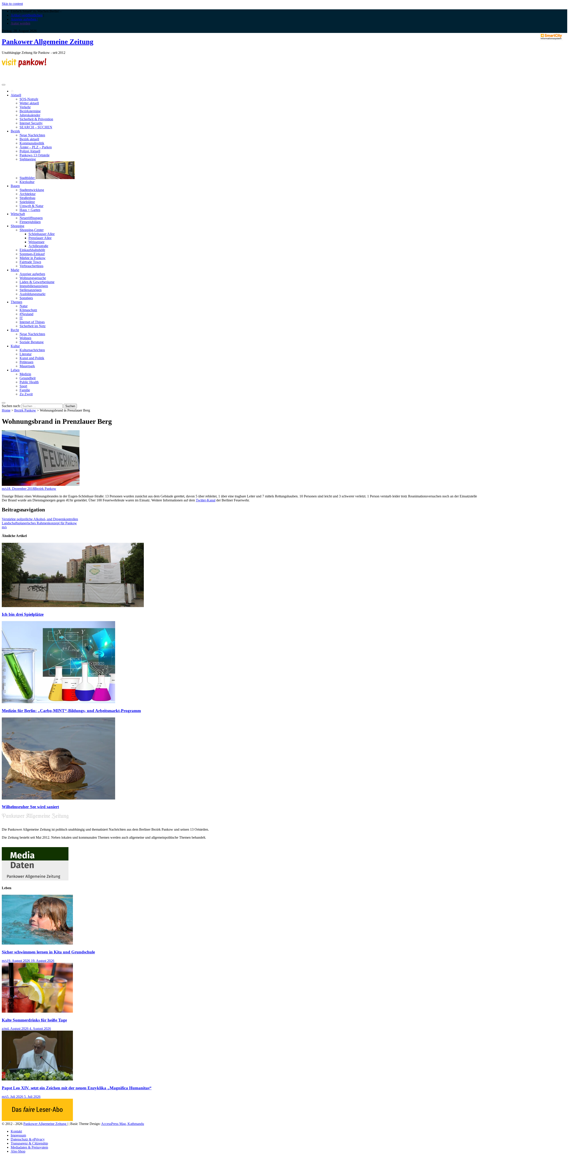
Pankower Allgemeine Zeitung (47, 42)
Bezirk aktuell (29, 139)
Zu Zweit (26, 394)
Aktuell (16, 95)
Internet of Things (32, 322)
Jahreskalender (30, 115)
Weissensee (36, 242)
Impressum (18, 1135)
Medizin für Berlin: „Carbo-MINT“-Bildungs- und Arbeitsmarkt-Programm (71, 710)
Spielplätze (27, 202)
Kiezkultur (27, 182)
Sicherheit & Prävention (36, 119)
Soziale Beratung (32, 342)
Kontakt (16, 1131)
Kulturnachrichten (32, 350)
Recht (15, 330)
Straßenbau (27, 198)
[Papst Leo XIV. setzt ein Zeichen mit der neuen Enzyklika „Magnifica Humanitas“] (37, 1079)
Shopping (17, 226)
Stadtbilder (28, 178)
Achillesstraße (38, 246)
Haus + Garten (30, 210)
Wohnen (25, 338)
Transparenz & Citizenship (29, 1143)
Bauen (15, 186)
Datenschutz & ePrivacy (28, 1139)
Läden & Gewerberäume (37, 282)
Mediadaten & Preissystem (29, 1147)
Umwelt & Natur (31, 206)
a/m (4, 1028)
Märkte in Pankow (33, 258)
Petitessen (26, 362)
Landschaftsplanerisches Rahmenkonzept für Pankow (39, 523)
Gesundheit (28, 378)
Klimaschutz (28, 310)
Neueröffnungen (31, 218)
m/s (4, 489)
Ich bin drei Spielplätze (23, 614)
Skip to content (12, 4)
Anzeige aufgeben (32, 274)
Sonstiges (26, 298)
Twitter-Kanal (205, 500)
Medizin (25, 374)
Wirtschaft (18, 214)
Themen (16, 302)
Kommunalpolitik (32, 143)
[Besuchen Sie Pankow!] (24, 66)
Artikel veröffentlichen (26, 15)
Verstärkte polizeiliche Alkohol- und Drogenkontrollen (40, 519)
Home (6, 410)
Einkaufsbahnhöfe (32, 250)
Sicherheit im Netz (33, 326)
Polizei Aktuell (30, 151)
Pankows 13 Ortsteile (35, 155)
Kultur (15, 346)
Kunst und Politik (32, 358)
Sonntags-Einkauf (32, 254)
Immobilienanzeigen (34, 286)
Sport (23, 386)
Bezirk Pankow (25, 410)
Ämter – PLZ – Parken (36, 147)
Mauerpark (27, 366)
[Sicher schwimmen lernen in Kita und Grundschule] (37, 943)
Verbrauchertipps (31, 266)
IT (21, 318)
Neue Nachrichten (32, 135)
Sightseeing (28, 159)
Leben (15, 370)
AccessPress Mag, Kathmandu (122, 1124)
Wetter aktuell (29, 103)
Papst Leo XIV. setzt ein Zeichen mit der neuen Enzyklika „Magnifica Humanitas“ (77, 1088)
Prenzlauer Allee (40, 238)
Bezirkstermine (30, 111)
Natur (24, 306)
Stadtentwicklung (32, 190)
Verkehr (25, 107)
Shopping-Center (32, 230)
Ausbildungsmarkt (32, 294)
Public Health (29, 382)
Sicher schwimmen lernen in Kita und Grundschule (48, 952)
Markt (15, 270)
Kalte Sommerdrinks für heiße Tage (34, 1020)
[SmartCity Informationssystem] (551, 37)
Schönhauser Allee (41, 234)
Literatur (26, 354)
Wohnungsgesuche (33, 278)
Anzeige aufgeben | (24, 19)
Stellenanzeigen (31, 290)
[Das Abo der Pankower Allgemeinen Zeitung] (37, 1120)
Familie (25, 390)
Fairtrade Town (30, 262)
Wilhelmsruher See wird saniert (30, 806)
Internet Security (31, 123)
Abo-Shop (18, 1151)
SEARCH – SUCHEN (36, 127)
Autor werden (20, 23)
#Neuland (26, 314)
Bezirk (15, 131)
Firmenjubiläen (30, 222)
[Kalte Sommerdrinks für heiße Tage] (37, 1011)
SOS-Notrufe (29, 99)
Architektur (28, 194)
